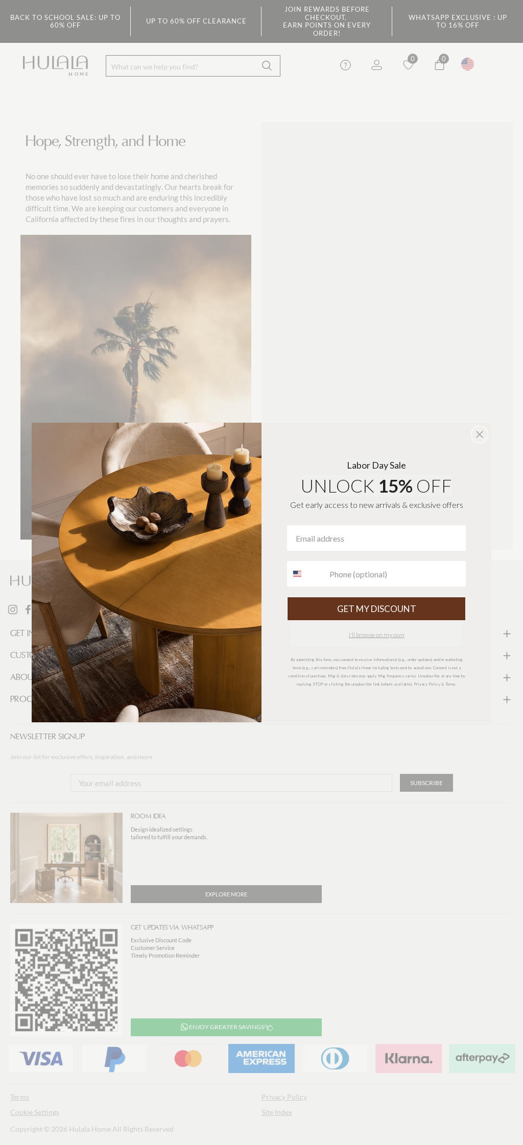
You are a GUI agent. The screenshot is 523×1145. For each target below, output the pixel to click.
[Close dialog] (479, 434)
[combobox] (306, 574)
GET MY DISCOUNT (376, 608)
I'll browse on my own (377, 635)
